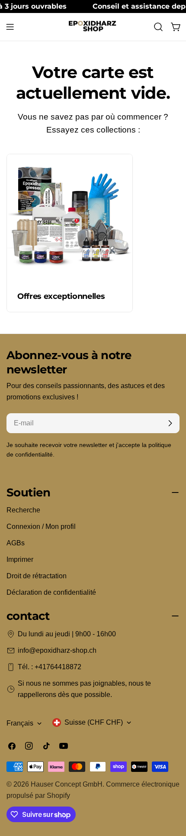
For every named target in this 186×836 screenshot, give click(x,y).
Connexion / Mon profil (41, 526)
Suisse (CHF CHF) (93, 722)
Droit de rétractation (36, 576)
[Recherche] (158, 27)
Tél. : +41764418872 (49, 667)
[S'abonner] (170, 423)
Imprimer (19, 559)
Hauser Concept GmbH (67, 784)
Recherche (23, 510)
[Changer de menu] (10, 27)
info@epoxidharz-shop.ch (57, 650)
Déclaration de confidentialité (51, 592)
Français (19, 723)
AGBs (15, 543)
